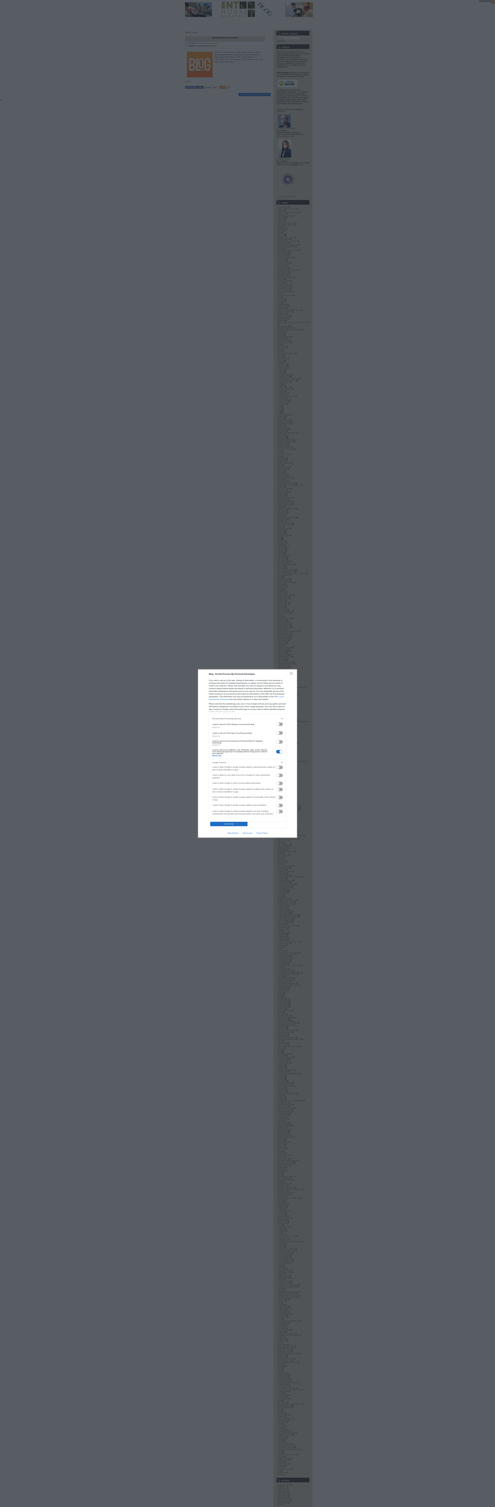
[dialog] (247, 753)
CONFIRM (229, 824)
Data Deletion (232, 833)
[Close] (292, 674)
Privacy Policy (262, 833)
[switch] (279, 724)
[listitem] (247, 718)
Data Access (247, 833)
